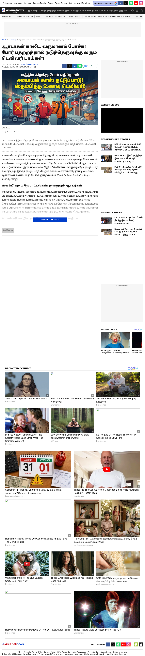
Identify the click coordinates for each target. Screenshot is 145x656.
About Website (24, 652)
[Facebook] (120, 3)
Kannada (27, 3)
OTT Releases (90, 16)
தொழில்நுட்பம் (8, 230)
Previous (137, 16)
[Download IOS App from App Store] (141, 644)
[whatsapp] (131, 3)
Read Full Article (50, 220)
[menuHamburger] (137, 11)
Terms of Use (37, 652)
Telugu (50, 3)
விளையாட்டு (88, 11)
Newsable (18, 3)
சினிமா (60, 11)
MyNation (85, 3)
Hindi (70, 3)
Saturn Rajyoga (75, 16)
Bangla (64, 3)
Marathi (76, 3)
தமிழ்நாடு (51, 11)
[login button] (133, 11)
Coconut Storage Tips (24, 16)
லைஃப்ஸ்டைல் (101, 11)
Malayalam (7, 3)
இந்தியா (123, 11)
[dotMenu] (130, 10)
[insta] (141, 3)
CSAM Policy (61, 652)
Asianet (13, 644)
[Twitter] (125, 3)
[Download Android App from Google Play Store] (136, 644)
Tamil (57, 3)
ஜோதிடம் (113, 11)
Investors (123, 652)
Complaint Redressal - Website (81, 652)
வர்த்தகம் (77, 11)
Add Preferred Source (104, 3)
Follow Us (93, 66)
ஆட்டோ (68, 11)
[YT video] (136, 3)
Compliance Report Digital (107, 652)
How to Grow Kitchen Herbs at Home (114, 16)
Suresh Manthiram (29, 64)
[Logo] (14, 10)
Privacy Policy (50, 652)
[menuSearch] (142, 11)
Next (141, 16)
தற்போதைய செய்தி (37, 11)
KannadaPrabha (39, 3)
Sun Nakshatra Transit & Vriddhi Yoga (51, 16)
